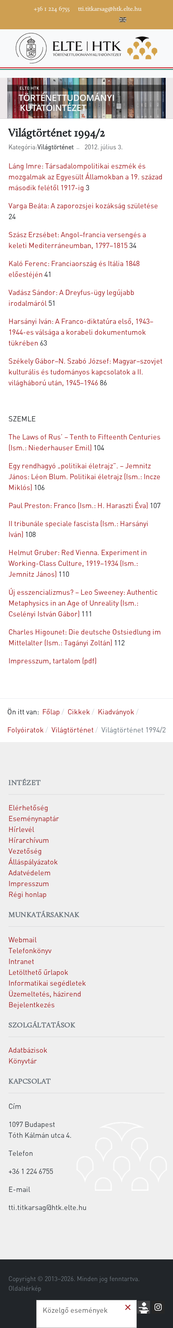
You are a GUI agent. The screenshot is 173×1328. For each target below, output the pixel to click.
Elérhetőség (28, 807)
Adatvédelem (29, 872)
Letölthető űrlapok (38, 971)
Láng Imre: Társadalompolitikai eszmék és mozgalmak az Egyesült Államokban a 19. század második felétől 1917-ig (85, 176)
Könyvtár (22, 1060)
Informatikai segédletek (47, 982)
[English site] (122, 20)
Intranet (21, 961)
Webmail (22, 939)
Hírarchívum (28, 839)
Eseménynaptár (33, 818)
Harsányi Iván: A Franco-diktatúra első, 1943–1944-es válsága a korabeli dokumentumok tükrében (80, 331)
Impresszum (28, 883)
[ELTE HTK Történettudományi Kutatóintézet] (86, 46)
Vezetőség (25, 850)
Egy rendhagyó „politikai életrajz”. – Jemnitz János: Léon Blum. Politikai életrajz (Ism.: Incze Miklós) (84, 476)
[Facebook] (51, 18)
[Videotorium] (63, 18)
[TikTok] (99, 18)
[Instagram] (87, 18)
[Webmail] (111, 18)
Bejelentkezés (31, 1004)
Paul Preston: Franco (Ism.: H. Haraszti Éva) (78, 505)
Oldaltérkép (24, 1288)
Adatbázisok (27, 1049)
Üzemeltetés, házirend (44, 993)
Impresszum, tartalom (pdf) (52, 660)
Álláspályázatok (33, 861)
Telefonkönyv (29, 950)
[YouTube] (75, 18)
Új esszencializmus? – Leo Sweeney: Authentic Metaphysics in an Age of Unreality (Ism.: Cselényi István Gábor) (83, 602)
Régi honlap (27, 894)
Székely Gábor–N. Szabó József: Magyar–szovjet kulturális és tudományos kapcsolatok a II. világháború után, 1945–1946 (85, 371)
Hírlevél (21, 829)
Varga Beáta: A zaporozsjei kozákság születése (83, 205)
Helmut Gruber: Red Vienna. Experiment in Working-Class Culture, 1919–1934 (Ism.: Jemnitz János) (77, 562)
